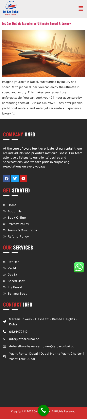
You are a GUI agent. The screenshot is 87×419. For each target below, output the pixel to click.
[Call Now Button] (43, 410)
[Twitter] (15, 178)
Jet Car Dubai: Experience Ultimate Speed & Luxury (36, 23)
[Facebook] (6, 178)
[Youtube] (23, 178)
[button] (82, 8)
